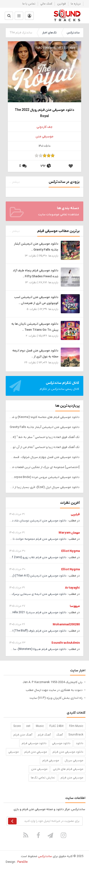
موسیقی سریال (74, 760)
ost (28, 726)
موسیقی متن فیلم (72, 778)
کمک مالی (46, 4)
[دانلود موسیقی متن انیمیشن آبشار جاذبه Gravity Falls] (70, 250)
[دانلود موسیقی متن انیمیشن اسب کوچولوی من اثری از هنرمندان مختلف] (70, 304)
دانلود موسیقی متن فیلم (67, 752)
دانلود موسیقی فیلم (34, 743)
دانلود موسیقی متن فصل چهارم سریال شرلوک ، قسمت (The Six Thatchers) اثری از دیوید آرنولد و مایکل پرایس (44, 457)
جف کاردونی (44, 127)
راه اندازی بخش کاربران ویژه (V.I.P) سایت (56, 698)
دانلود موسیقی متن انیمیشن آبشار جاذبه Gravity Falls (45, 427)
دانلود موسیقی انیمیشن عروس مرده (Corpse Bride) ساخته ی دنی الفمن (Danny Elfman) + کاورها (44, 477)
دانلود (79, 743)
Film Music (76, 726)
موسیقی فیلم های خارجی (68, 769)
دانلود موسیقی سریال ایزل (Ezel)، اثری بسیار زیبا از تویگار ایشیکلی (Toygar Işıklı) (44, 487)
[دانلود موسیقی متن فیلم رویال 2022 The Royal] (44, 78)
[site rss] (26, 835)
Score (17, 726)
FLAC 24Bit (56, 726)
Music (40, 726)
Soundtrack (75, 735)
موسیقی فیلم (50, 760)
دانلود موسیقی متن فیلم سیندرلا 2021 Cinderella (35, 612)
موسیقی (13, 752)
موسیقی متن (44, 136)
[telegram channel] (51, 835)
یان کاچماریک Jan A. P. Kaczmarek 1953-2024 (53, 682)
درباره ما (76, 4)
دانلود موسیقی (61, 743)
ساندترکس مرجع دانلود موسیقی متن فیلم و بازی (67, 15)
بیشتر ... (14, 182)
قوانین (61, 4)
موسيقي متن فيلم (35, 752)
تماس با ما (28, 4)
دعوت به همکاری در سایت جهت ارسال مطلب (54, 690)
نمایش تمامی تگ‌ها (43, 778)
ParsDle (22, 862)
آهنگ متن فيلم (22, 735)
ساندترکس (73, 33)
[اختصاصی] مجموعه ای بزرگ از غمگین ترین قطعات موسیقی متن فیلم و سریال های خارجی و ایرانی (44, 467)
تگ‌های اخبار (49, 33)
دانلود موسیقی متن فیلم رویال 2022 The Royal (44, 113)
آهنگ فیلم (44, 735)
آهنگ (59, 735)
